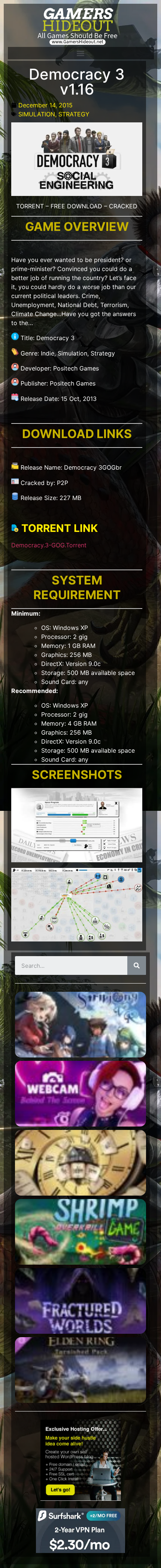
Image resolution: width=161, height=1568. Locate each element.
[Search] (136, 965)
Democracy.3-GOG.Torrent (48, 545)
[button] (80, 53)
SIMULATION (36, 114)
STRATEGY (73, 114)
